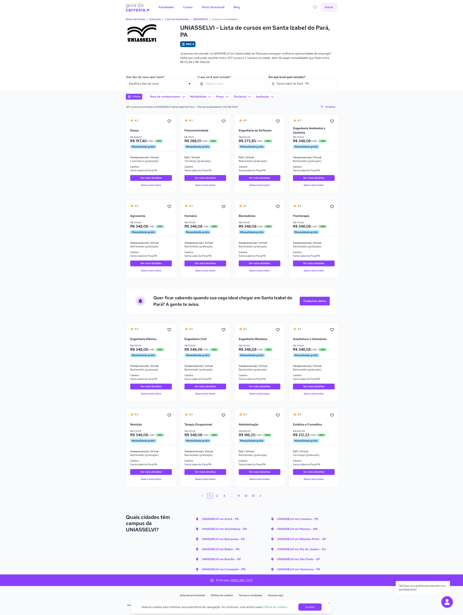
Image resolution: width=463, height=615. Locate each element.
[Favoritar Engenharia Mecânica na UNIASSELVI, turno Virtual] (277, 330)
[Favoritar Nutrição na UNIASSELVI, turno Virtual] (169, 415)
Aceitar (310, 607)
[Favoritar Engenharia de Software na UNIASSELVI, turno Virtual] (277, 121)
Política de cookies (222, 595)
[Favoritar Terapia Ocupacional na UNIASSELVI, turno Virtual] (223, 415)
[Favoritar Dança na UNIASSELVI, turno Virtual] (169, 121)
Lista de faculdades (177, 19)
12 (246, 496)
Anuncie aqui (275, 595)
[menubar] (199, 7)
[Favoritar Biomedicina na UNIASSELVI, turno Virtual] (277, 206)
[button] (447, 602)
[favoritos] (315, 7)
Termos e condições (250, 595)
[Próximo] (260, 496)
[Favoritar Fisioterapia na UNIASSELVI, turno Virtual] (332, 206)
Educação (155, 19)
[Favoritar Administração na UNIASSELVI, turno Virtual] (277, 415)
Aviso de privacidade (192, 595)
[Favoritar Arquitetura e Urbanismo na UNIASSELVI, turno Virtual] (332, 330)
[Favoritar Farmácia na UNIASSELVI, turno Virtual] (223, 206)
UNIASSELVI (200, 19)
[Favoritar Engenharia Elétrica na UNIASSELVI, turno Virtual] (169, 330)
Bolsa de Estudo (135, 19)
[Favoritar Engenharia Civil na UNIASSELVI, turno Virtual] (223, 330)
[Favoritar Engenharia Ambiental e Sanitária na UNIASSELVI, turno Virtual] (332, 121)
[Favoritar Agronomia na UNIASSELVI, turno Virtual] (169, 206)
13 (253, 496)
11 (239, 496)
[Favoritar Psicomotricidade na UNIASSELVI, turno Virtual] (223, 121)
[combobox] (231, 83)
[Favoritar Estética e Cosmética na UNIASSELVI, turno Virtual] (332, 415)
